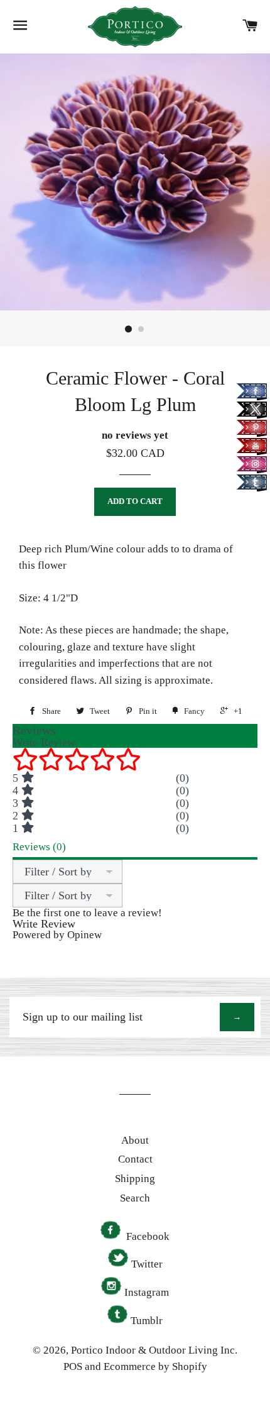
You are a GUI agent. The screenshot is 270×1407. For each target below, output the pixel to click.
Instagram (146, 1292)
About (135, 1140)
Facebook (147, 1236)
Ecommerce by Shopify (155, 1366)
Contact (135, 1159)
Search (135, 1198)
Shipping (135, 1179)
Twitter (147, 1264)
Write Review (44, 923)
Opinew (84, 935)
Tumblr (147, 1321)
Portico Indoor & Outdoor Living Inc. (154, 1350)
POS (72, 1366)
